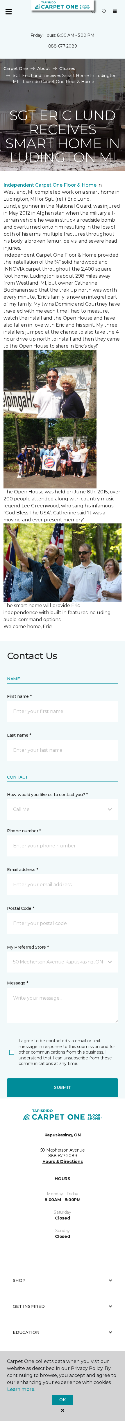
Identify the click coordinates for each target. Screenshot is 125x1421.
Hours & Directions (62, 1161)
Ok (62, 1399)
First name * (19, 696)
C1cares (67, 68)
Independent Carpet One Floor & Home (50, 185)
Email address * (22, 870)
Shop (19, 1280)
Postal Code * (20, 908)
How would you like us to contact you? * (47, 795)
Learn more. (21, 1389)
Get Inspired (29, 1306)
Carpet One (15, 68)
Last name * (19, 735)
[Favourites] (103, 11)
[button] (93, 11)
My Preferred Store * (28, 947)
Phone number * (24, 831)
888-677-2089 (62, 46)
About (43, 68)
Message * (17, 983)
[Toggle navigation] (8, 11)
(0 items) (115, 11)
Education (26, 1332)
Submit (62, 1087)
